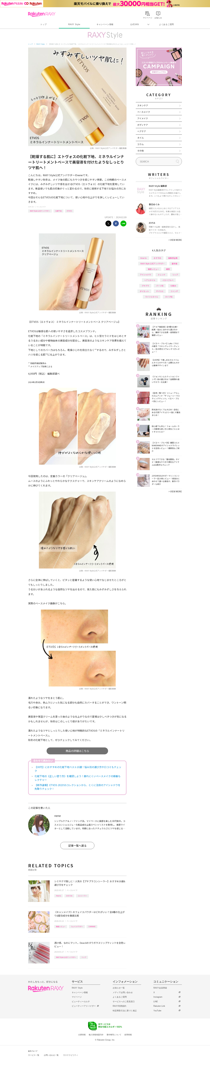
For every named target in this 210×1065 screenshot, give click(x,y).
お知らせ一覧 (119, 988)
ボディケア (142, 124)
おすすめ (69, 896)
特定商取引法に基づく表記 (125, 1010)
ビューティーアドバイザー (84, 1006)
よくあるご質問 (166, 24)
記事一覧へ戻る (77, 845)
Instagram (157, 997)
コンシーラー (82, 896)
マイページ (77, 997)
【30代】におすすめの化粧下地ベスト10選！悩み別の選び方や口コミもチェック (78, 769)
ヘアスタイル (149, 280)
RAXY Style (74, 24)
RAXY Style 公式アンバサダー (40, 211)
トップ (43, 24)
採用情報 (128, 1035)
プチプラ (145, 285)
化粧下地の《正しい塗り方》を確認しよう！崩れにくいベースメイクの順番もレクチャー (78, 778)
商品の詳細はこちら (77, 751)
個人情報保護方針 (96, 1035)
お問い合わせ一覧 (51, 1055)
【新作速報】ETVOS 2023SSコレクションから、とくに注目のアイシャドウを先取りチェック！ (77, 787)
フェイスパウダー (77, 926)
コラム (140, 144)
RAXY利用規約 (119, 1006)
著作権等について (114, 1035)
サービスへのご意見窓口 (124, 1001)
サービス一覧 (33, 1055)
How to (58, 896)
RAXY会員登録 (160, 988)
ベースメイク (41, 207)
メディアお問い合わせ (123, 992)
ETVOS (69, 211)
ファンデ (174, 291)
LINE (155, 1001)
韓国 (168, 269)
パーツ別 (159, 285)
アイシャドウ (145, 274)
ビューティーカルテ (81, 1001)
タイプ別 (168, 296)
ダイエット (144, 291)
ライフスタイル (151, 296)
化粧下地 (58, 211)
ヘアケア (141, 131)
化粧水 (173, 285)
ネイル (140, 137)
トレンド (161, 274)
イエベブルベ (167, 280)
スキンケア (142, 105)
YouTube (157, 1010)
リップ (83, 957)
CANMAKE (91, 926)
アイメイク (142, 118)
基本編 (174, 263)
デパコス (159, 291)
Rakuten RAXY (41, 14)
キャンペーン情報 (105, 24)
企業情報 (82, 1035)
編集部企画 (172, 258)
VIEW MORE (175, 239)
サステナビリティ (70, 1055)
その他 (140, 150)
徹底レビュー (60, 926)
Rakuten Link (159, 1006)
